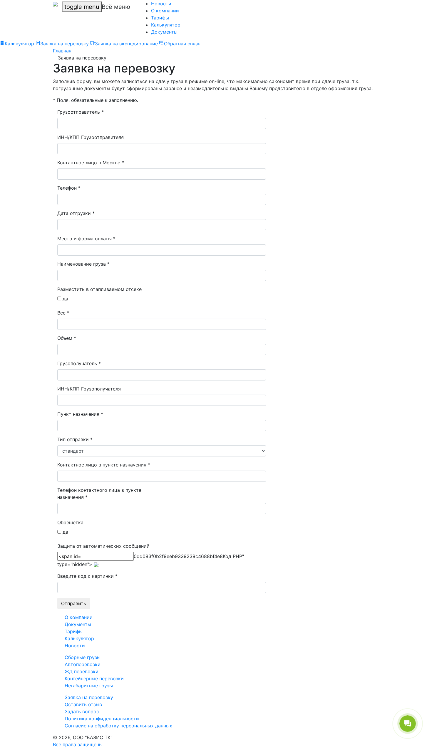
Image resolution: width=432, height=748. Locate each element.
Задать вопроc (82, 711)
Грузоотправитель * (80, 112)
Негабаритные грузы (89, 686)
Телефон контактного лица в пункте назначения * (99, 493)
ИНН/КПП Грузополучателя (89, 389)
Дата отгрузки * (76, 213)
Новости (161, 3)
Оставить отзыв (83, 704)
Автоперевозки (83, 664)
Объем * (66, 338)
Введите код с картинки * (87, 576)
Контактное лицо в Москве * (90, 163)
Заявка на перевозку (89, 697)
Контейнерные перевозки (94, 678)
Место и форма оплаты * (86, 238)
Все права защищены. (78, 744)
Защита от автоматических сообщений (103, 546)
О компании (165, 11)
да (64, 299)
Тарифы (160, 18)
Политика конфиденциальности (102, 718)
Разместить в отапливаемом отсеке (99, 289)
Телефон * (69, 188)
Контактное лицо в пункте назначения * (103, 465)
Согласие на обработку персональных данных (118, 726)
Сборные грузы (83, 657)
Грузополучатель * (79, 363)
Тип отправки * (75, 439)
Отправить (73, 603)
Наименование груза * (83, 264)
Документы (164, 32)
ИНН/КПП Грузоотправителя (90, 137)
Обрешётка (70, 522)
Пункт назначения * (80, 414)
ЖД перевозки (81, 671)
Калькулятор (165, 25)
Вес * (63, 313)
